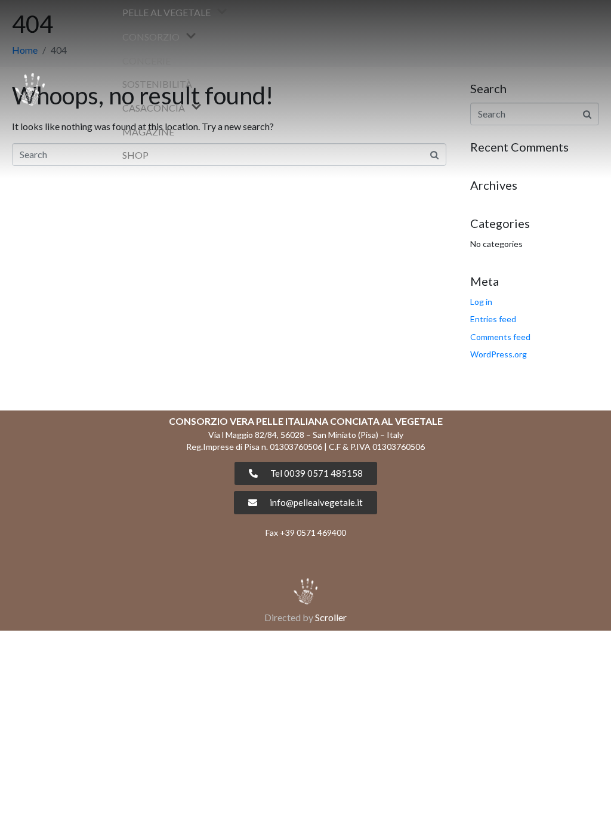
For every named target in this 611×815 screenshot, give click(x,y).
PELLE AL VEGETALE (166, 12)
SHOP (135, 154)
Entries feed (493, 319)
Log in (481, 302)
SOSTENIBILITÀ (157, 83)
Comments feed (500, 337)
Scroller (331, 617)
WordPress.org (498, 354)
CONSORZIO (151, 36)
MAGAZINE (148, 131)
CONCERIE (146, 60)
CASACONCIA (153, 107)
